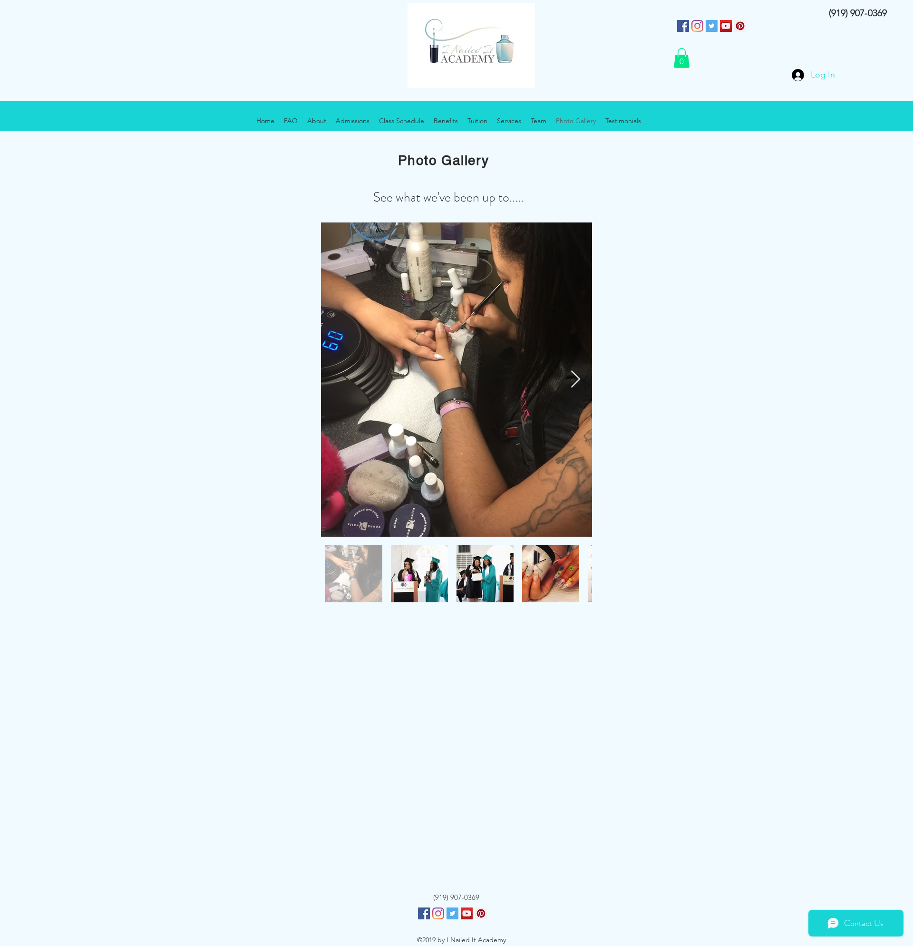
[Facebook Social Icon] (683, 26)
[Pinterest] (740, 26)
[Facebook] (424, 913)
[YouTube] (726, 26)
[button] (681, 58)
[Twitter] (712, 26)
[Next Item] (575, 379)
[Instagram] (697, 26)
